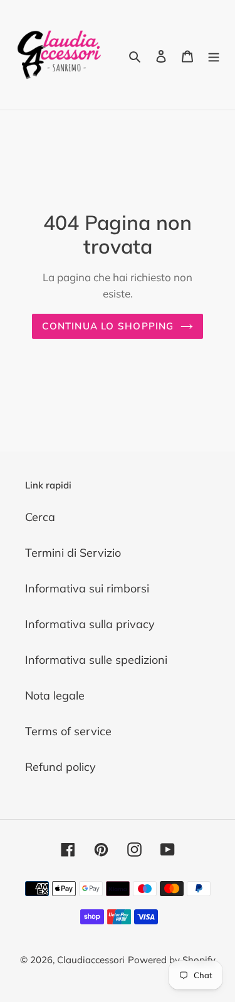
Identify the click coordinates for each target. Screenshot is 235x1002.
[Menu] (214, 55)
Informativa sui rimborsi (87, 588)
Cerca (40, 517)
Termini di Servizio (73, 552)
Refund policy (60, 767)
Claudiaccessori (91, 960)
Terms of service (68, 731)
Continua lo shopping (108, 326)
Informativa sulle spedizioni (96, 660)
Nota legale (55, 695)
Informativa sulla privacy (90, 624)
